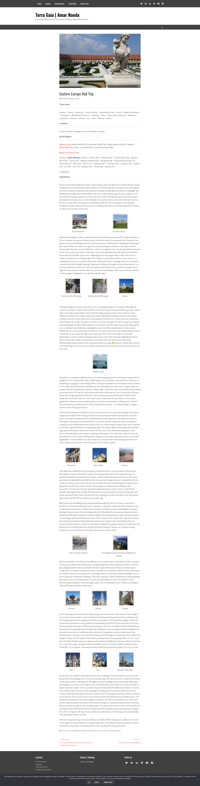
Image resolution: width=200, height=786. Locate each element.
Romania (97, 731)
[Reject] (197, 780)
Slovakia (104, 731)
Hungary (84, 731)
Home (39, 3)
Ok (89, 782)
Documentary (59, 3)
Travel (63, 731)
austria (78, 731)
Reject (97, 782)
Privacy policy (108, 782)
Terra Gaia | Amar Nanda (57, 14)
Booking (90, 762)
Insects (48, 3)
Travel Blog (72, 3)
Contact (83, 762)
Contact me (84, 3)
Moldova (91, 731)
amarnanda (75, 99)
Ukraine (118, 731)
